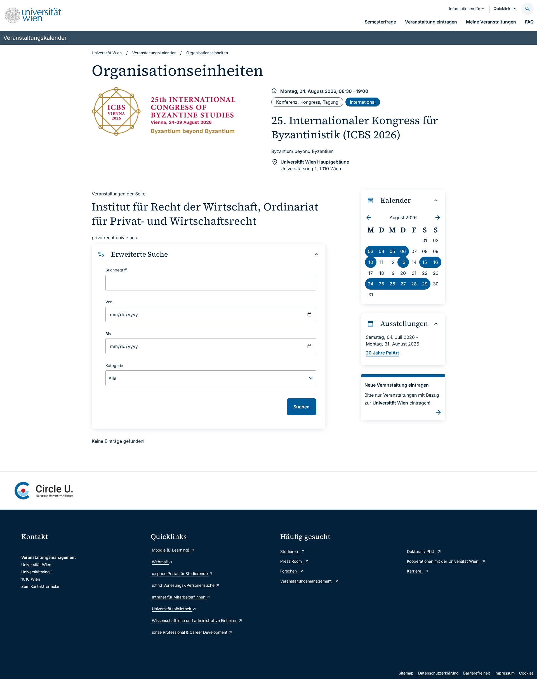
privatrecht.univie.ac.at (116, 237)
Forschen (289, 571)
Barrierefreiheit (476, 673)
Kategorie (114, 365)
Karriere (414, 571)
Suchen (301, 407)
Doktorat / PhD (421, 551)
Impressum (504, 673)
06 (403, 251)
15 (424, 262)
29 (425, 284)
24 (370, 284)
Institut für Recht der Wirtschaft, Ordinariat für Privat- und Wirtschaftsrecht (205, 213)
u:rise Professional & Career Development (190, 632)
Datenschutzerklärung (438, 673)
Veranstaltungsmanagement (306, 581)
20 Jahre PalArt (382, 353)
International (363, 102)
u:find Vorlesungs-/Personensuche (184, 585)
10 (370, 262)
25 (381, 284)
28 (414, 284)
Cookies (526, 673)
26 (392, 284)
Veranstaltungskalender (35, 37)
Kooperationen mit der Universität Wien (443, 561)
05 (392, 251)
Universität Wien (107, 52)
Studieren (289, 551)
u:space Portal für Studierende (180, 573)
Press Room (291, 561)
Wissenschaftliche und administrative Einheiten (195, 620)
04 (381, 251)
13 (403, 262)
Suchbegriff (116, 270)
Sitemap (406, 673)
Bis (108, 333)
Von (108, 301)
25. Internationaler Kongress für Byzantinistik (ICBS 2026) (354, 127)
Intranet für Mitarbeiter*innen (179, 597)
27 (403, 284)
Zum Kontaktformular (40, 586)
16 (435, 262)
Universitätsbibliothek (172, 608)
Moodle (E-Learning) (171, 550)
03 (370, 251)
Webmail (160, 561)
